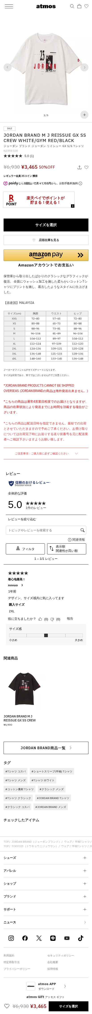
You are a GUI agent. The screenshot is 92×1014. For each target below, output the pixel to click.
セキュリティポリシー (60, 955)
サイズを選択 (46, 225)
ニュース (10, 922)
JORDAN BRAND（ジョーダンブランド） (36, 841)
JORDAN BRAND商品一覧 (43, 748)
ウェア (68, 841)
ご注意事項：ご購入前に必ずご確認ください (42, 453)
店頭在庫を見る (48, 240)
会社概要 (52, 962)
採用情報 (52, 968)
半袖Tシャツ (82, 841)
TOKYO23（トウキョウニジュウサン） (35, 846)
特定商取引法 (12, 962)
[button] (8, 67)
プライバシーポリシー (17, 968)
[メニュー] (9, 6)
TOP (6, 841)
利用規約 (9, 955)
